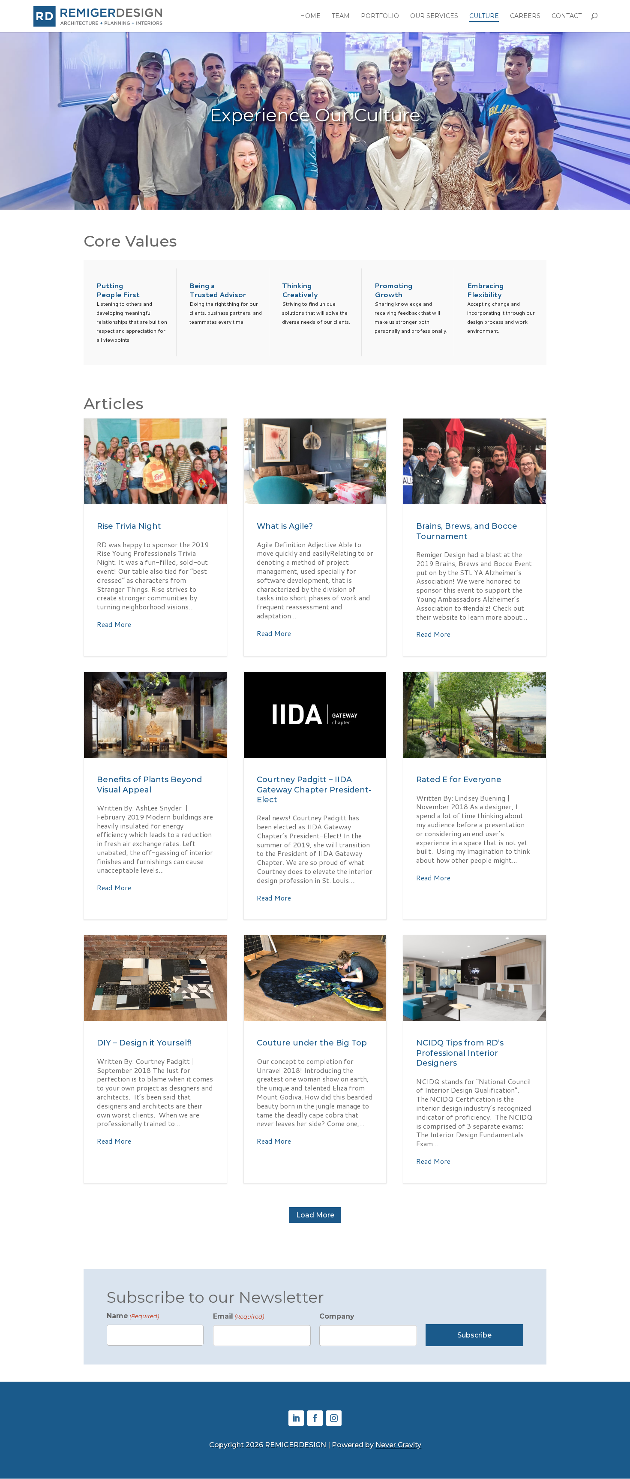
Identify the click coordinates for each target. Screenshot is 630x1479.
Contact (567, 16)
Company (336, 1316)
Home (310, 16)
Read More (114, 624)
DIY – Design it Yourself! (155, 1059)
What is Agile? (315, 537)
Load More (315, 1215)
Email (238, 1316)
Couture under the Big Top (315, 1059)
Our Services (434, 16)
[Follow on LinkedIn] (296, 1418)
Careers (525, 16)
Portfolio (380, 16)
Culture (484, 16)
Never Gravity (398, 1445)
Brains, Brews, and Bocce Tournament (474, 537)
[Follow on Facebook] (315, 1418)
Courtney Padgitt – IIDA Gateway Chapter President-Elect (315, 795)
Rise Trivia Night (155, 537)
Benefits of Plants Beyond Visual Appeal (155, 795)
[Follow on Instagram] (334, 1418)
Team (341, 16)
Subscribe (474, 1335)
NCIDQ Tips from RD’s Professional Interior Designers (474, 1059)
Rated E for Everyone (474, 795)
